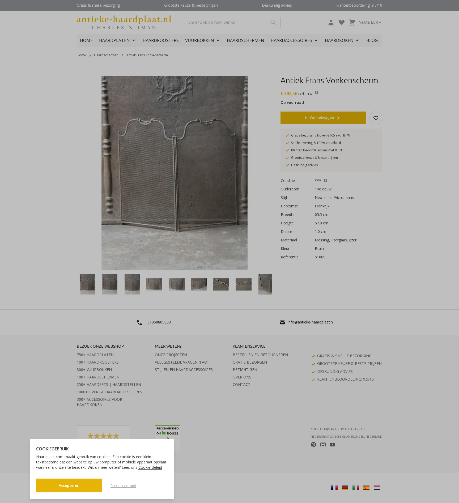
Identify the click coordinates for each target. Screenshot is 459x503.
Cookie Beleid (150, 467)
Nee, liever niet (123, 485)
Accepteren (69, 485)
